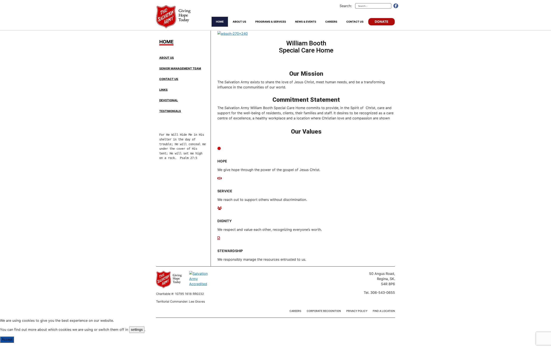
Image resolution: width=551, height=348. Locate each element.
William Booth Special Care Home (306, 47)
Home (166, 42)
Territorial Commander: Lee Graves (180, 301)
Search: (346, 6)
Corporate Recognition (324, 311)
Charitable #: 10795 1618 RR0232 (180, 294)
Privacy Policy (356, 311)
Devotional (168, 100)
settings (137, 329)
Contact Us (168, 79)
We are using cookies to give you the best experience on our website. (57, 320)
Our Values (306, 131)
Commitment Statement (306, 100)
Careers (295, 311)
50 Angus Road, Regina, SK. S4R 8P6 (382, 278)
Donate (381, 22)
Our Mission (306, 74)
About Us (166, 57)
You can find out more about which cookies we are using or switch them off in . (72, 329)
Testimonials (170, 111)
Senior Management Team (180, 68)
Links (163, 89)
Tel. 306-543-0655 (379, 292)
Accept (7, 339)
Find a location (384, 311)
